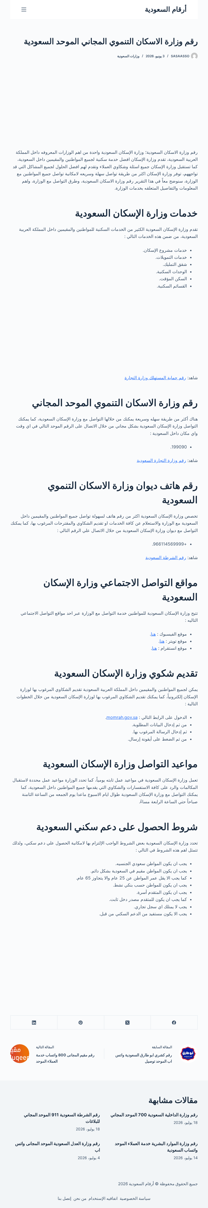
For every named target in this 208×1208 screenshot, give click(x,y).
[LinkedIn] (33, 1022)
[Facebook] (174, 1022)
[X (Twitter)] (127, 1022)
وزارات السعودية (128, 56)
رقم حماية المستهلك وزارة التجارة (155, 377)
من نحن (79, 1198)
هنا (153, 634)
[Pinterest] (80, 1022)
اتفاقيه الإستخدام (103, 1198)
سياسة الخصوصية (135, 1198)
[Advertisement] (104, 108)
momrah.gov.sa (122, 717)
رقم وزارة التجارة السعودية (161, 460)
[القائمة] (23, 9)
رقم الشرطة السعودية (165, 557)
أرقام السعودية (166, 9)
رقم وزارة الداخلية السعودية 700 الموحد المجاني (154, 1114)
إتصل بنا (64, 1198)
